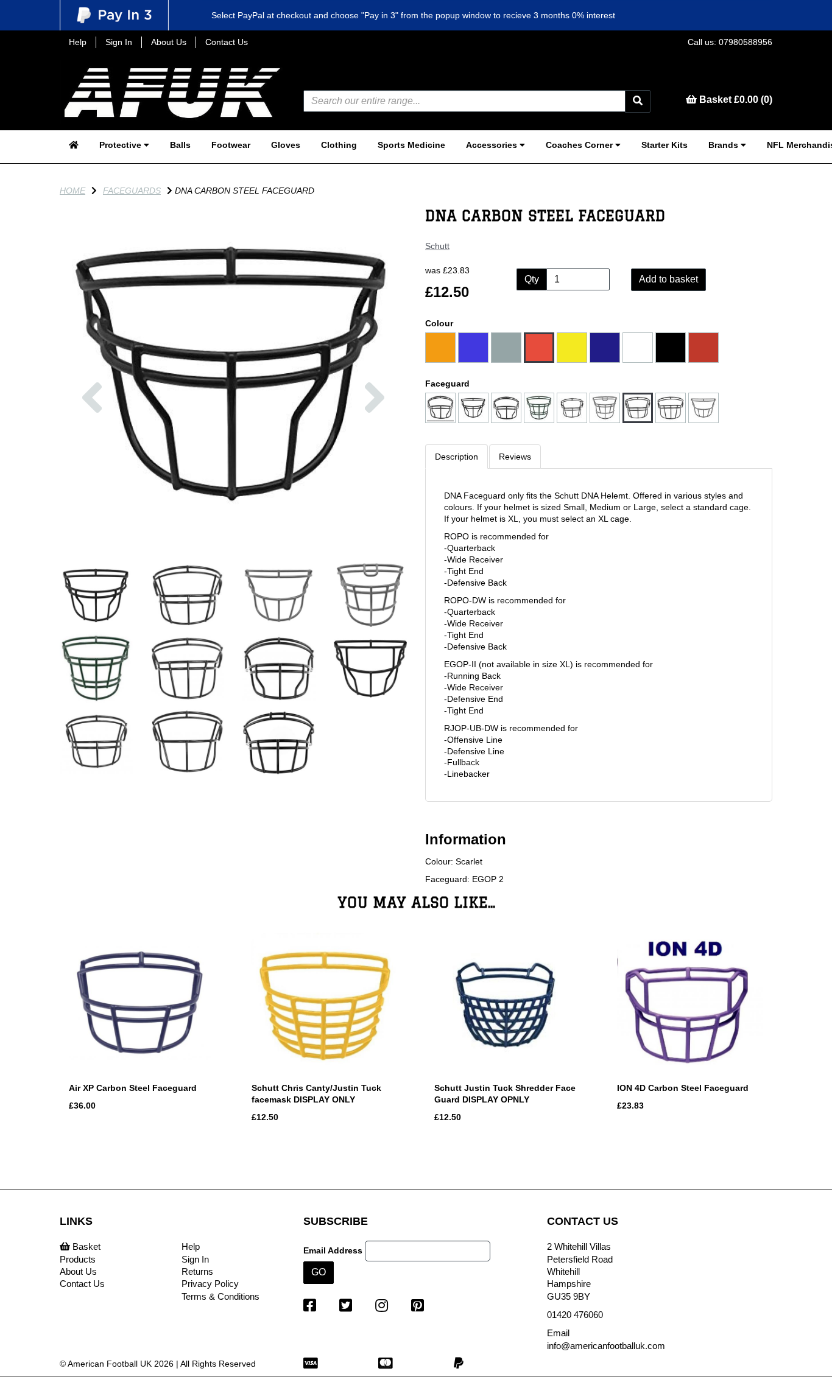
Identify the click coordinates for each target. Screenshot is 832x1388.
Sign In (118, 42)
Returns (197, 1271)
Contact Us (226, 42)
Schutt (437, 246)
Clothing (339, 145)
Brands (724, 145)
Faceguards (132, 190)
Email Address (332, 1250)
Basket (85, 1246)
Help (77, 42)
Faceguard (447, 383)
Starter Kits (664, 145)
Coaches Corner (580, 145)
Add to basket (668, 279)
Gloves (285, 145)
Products (78, 1259)
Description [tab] (456, 456)
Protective (121, 145)
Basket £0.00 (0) (734, 99)
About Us (168, 42)
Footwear (230, 145)
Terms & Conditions (220, 1296)
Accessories (493, 145)
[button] (92, 460)
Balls (180, 145)
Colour (439, 323)
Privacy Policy (210, 1283)
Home (72, 190)
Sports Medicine (411, 145)
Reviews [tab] (515, 456)
